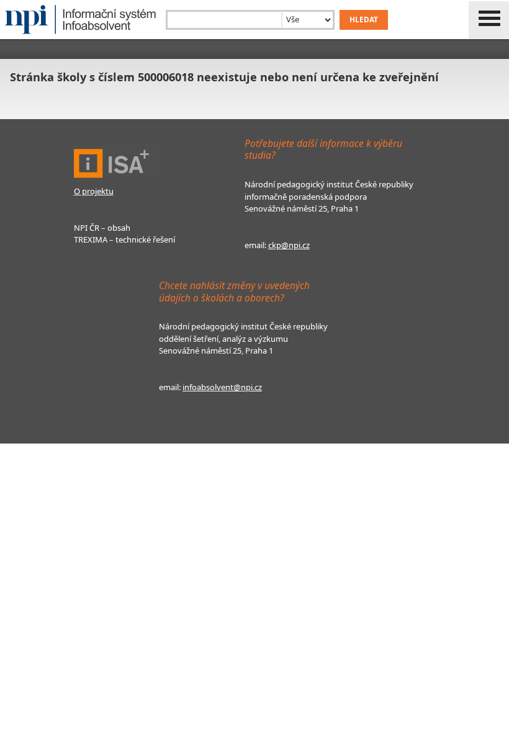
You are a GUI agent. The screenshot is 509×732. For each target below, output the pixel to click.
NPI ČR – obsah (102, 227)
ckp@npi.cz (289, 245)
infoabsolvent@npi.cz (222, 387)
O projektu (94, 191)
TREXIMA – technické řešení (124, 239)
